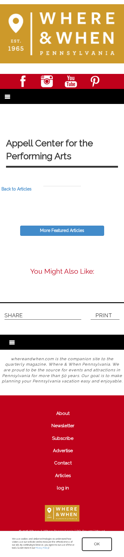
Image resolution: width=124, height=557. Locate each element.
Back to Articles (17, 189)
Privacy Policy (42, 547)
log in (63, 488)
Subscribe (62, 438)
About (63, 413)
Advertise (63, 450)
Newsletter (62, 425)
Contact (63, 463)
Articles (63, 475)
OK (97, 544)
